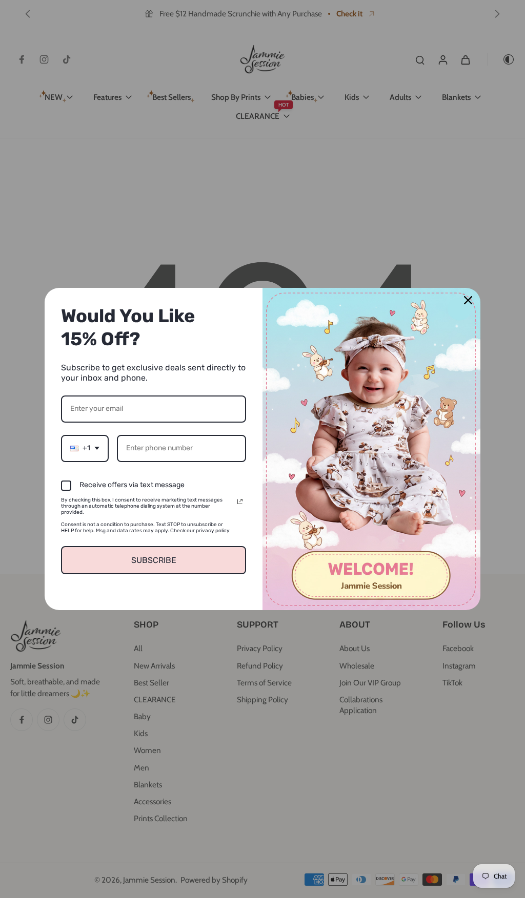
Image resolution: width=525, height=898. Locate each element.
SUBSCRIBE (153, 560)
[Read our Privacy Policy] (240, 501)
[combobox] (85, 448)
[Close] (468, 300)
